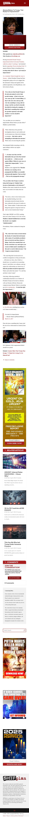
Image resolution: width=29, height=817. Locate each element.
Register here (14, 578)
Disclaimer (21, 815)
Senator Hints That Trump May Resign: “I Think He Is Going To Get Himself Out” (14, 353)
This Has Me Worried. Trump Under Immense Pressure (12, 544)
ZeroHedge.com (16, 56)
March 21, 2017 (9, 318)
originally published (18, 54)
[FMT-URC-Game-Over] (14, 718)
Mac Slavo (8, 477)
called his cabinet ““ (10, 64)
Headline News (21, 14)
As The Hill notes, (7, 307)
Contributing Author (8, 14)
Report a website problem (12, 815)
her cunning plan (10, 287)
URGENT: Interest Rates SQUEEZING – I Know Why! (13, 474)
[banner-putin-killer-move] (14, 678)
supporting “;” (16, 66)
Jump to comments (9, 359)
